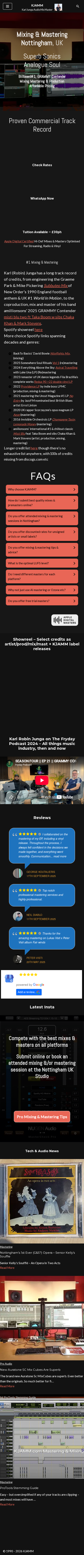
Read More (7, 1267)
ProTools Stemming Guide (19, 1488)
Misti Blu (19, 433)
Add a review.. (27, 992)
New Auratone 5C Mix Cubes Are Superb (30, 1370)
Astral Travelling (67, 367)
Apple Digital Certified (19, 241)
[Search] (77, 6)
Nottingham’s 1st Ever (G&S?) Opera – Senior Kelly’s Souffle (37, 1254)
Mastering (6, 1246)
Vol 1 (56, 363)
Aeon (16, 414)
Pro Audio (6, 1363)
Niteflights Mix (60, 353)
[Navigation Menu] (7, 6)
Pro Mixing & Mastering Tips (42, 1116)
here (39, 329)
